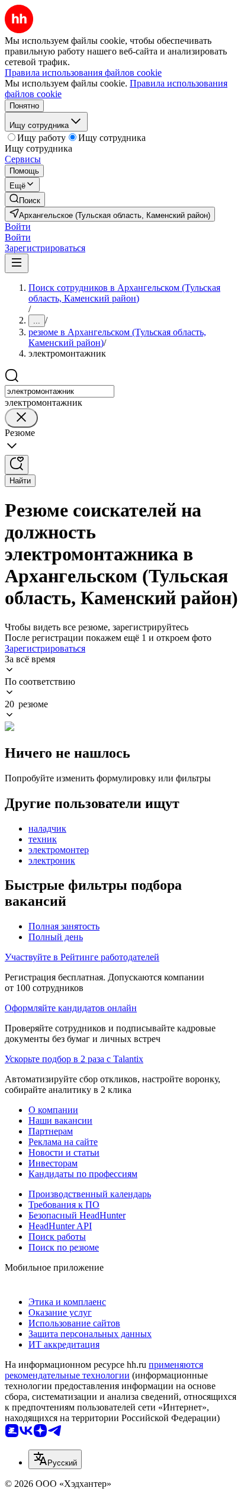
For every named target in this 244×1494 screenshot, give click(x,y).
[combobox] (59, 391)
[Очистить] (21, 418)
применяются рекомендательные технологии (104, 1370)
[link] (25, 199)
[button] (18, 227)
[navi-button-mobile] (16, 263)
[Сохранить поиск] (16, 465)
